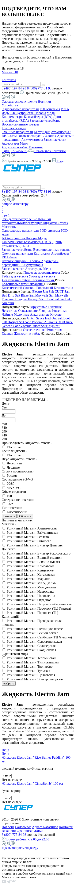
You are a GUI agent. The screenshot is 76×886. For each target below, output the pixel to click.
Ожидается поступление (20, 101)
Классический (12, 288)
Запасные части (55, 139)
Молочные (22, 314)
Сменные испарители (17, 132)
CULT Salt (62, 291)
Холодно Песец (26, 299)
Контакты (9, 80)
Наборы (40, 113)
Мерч (24, 143)
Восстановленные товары (20, 124)
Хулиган (54, 326)
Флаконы (37, 284)
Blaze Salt (28, 295)
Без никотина (63, 288)
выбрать (8, 683)
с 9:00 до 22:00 (27, 839)
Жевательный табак (16, 280)
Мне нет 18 (10, 72)
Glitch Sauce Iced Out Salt (45, 318)
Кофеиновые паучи (16, 284)
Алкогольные (40, 314)
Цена (5, 750)
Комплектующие (14, 128)
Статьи (38, 831)
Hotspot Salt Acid (20, 322)
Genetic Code (11, 326)
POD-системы (50, 109)
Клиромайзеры (12, 116)
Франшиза (24, 831)
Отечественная (34, 330)
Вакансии (9, 831)
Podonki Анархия (45, 322)
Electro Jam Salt (43, 291)
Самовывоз (43, 151)
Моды (51, 113)
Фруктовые (39, 307)
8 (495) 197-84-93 (14, 88)
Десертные (10, 310)
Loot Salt (53, 299)
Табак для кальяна (15, 276)
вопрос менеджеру (15, 204)
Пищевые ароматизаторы (42, 272)
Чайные (8, 314)
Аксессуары (10, 143)
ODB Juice (65, 322)
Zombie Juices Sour (34, 326)
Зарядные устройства (45, 120)
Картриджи (42, 132)
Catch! (42, 299)
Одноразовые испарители (20, 109)
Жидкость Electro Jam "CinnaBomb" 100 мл (32, 783)
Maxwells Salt (45, 295)
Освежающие (28, 310)
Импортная (53, 330)
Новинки (44, 101)
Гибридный (45, 288)
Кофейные (59, 310)
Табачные (55, 307)
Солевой (29, 288)
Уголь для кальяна (42, 276)
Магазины (35, 147)
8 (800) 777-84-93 (39, 88)
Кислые (55, 314)
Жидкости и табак (15, 147)
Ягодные (45, 310)
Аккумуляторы (32, 139)
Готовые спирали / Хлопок (37, 136)
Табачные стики (43, 280)
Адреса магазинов (45, 827)
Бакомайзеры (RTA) (38, 116)
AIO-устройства (22, 113)
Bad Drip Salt (11, 295)
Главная (7, 333)
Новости (8, 827)
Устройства (10, 105)
